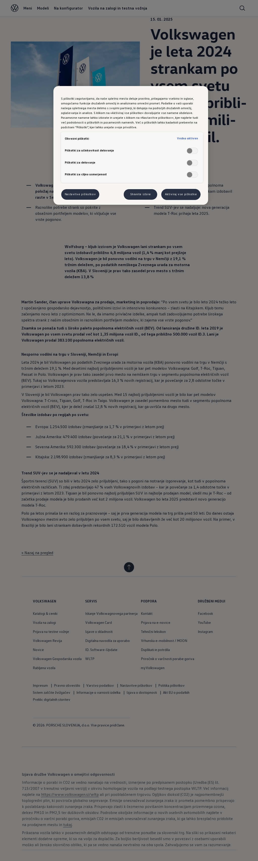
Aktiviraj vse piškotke (181, 194)
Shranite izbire (140, 194)
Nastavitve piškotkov (80, 194)
